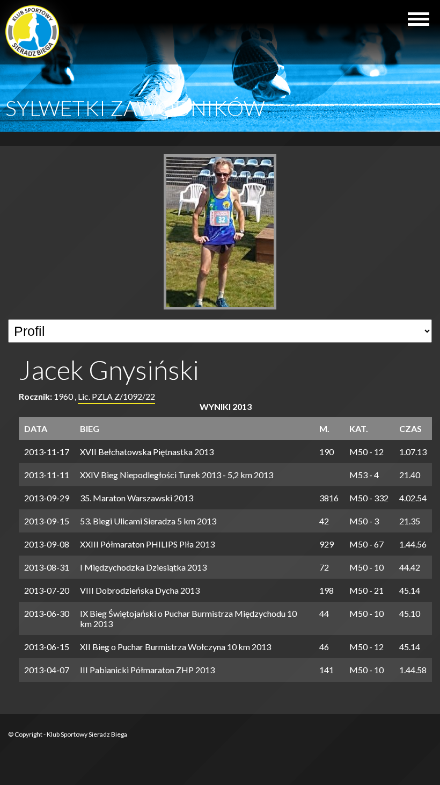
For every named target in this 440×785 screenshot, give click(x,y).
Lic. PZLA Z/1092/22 (116, 396)
